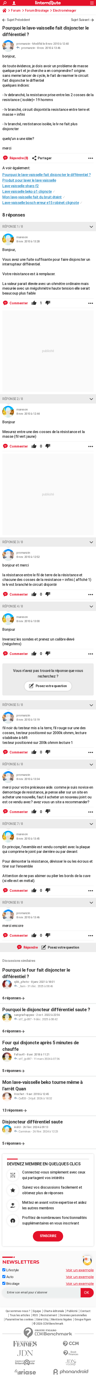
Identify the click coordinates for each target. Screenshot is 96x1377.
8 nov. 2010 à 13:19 (28, 719)
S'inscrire (48, 1236)
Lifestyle (12, 1270)
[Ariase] (25, 1371)
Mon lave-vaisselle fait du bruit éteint (32, 197)
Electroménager (64, 10)
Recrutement (49, 1315)
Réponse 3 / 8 (12, 542)
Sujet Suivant (80, 20)
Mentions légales (61, 1319)
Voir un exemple (80, 1270)
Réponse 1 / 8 (12, 226)
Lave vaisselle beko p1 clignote (27, 191)
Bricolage (12, 1284)
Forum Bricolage (37, 10)
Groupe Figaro (83, 1319)
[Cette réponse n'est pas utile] (48, 303)
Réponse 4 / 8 (12, 606)
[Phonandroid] (71, 1372)
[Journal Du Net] (25, 1353)
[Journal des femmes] (25, 1344)
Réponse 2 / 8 (12, 399)
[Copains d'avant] (25, 1362)
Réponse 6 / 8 (12, 764)
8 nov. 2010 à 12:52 (28, 557)
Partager (45, 158)
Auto (9, 1277)
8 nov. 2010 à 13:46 (48, 48)
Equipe (37, 1311)
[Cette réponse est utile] (34, 303)
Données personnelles (73, 1315)
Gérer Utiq (42, 1319)
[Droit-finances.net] (71, 1353)
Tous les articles (20, 1315)
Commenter (18, 303)
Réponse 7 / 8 (12, 824)
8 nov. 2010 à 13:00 (28, 621)
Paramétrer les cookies (19, 1319)
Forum (16, 10)
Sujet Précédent (18, 20)
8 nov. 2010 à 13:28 (28, 241)
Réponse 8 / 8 (12, 902)
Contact (85, 1311)
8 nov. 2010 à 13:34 (28, 779)
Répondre (30, 947)
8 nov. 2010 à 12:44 (28, 413)
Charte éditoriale (54, 1311)
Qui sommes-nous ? (18, 1311)
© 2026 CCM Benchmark (48, 1323)
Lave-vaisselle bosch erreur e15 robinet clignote (40, 202)
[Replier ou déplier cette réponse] (91, 226)
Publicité (72, 1311)
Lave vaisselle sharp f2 (20, 186)
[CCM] (71, 1344)
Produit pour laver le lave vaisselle (29, 180)
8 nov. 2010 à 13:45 (28, 838)
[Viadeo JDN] (71, 1362)
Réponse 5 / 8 (12, 705)
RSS (35, 1315)
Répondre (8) (18, 158)
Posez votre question (51, 686)
